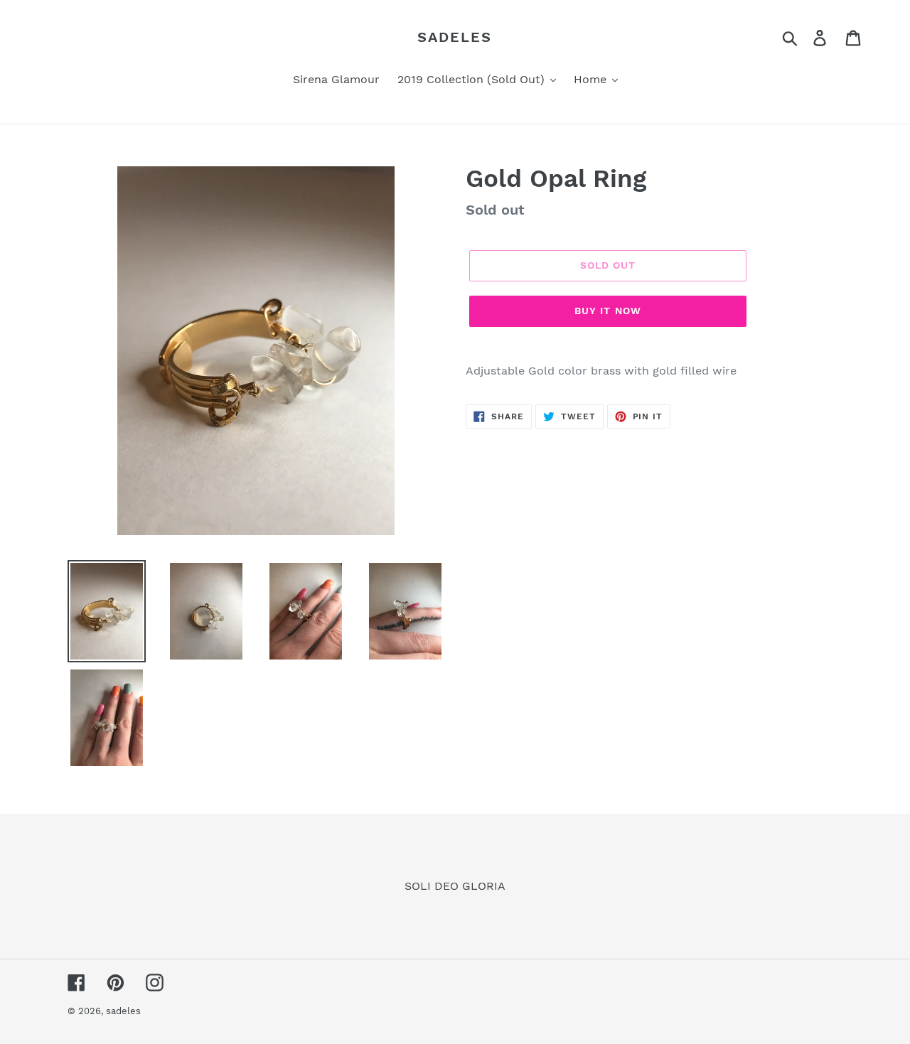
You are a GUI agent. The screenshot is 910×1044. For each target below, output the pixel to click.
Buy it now (607, 310)
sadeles (454, 36)
